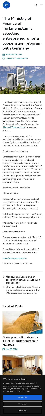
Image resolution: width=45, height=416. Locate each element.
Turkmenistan (21, 58)
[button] (35, 5)
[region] (22, 395)
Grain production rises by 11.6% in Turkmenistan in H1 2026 (20, 341)
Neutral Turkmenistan (14, 127)
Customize (22, 404)
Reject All (22, 410)
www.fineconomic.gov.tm (14, 258)
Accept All (22, 397)
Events (11, 58)
